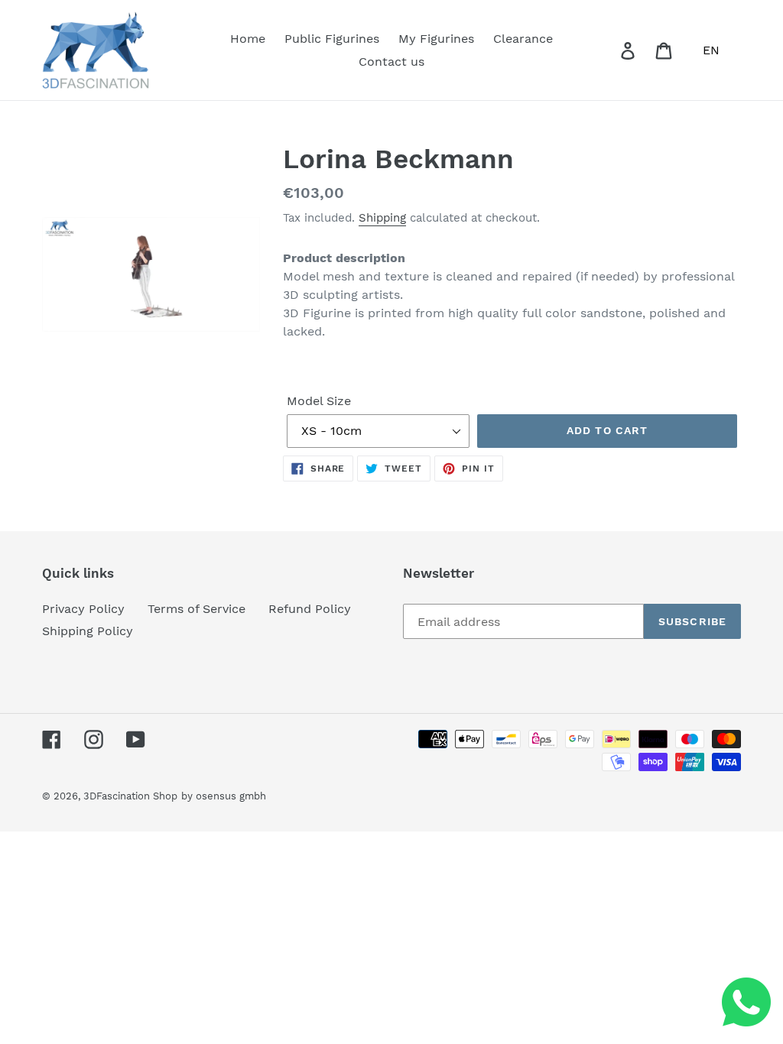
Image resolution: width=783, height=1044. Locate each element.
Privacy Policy (83, 608)
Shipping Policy (87, 631)
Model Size (319, 401)
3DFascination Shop (130, 796)
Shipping (382, 218)
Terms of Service (196, 608)
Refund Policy (309, 608)
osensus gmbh (231, 796)
